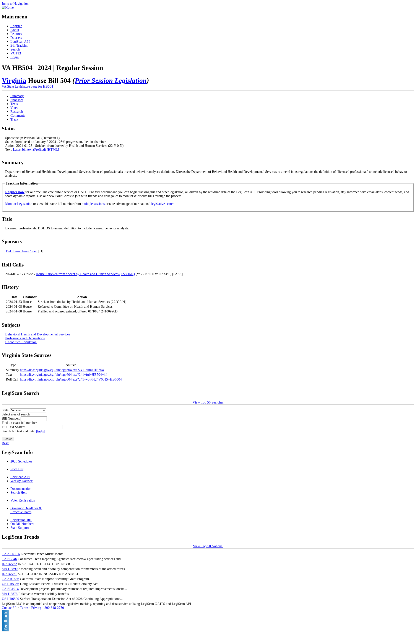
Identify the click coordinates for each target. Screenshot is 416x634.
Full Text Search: (14, 427)
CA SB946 (9, 559)
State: (6, 410)
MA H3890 (10, 569)
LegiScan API (20, 41)
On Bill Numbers (22, 524)
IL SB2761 (9, 574)
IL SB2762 (9, 564)
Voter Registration (22, 500)
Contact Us (9, 607)
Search (15, 49)
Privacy (36, 607)
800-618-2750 (54, 607)
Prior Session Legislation (111, 80)
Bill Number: (11, 418)
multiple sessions (93, 204)
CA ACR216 (11, 554)
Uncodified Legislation (21, 342)
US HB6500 (10, 599)
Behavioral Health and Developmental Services (37, 334)
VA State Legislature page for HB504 (27, 86)
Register (16, 26)
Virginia (14, 80)
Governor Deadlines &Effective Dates (26, 510)
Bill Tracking (19, 45)
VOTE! (15, 53)
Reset (5, 443)
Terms (24, 607)
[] (40, 431)
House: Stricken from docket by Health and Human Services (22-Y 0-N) (85, 274)
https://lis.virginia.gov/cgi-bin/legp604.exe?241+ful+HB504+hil (63, 374)
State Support (19, 527)
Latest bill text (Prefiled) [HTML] (36, 149)
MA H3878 (10, 594)
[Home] (8, 7)
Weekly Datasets (21, 481)
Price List (16, 469)
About (14, 30)
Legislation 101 (21, 520)
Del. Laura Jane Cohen (21, 251)
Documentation (20, 488)
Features (16, 34)
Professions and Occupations (25, 338)
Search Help (18, 492)
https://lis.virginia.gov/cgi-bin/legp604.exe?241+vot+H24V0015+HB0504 (71, 379)
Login (14, 57)
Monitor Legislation (18, 204)
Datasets (16, 37)
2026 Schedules (21, 461)
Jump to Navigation (15, 3)
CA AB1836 (10, 579)
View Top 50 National (208, 546)
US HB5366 (10, 584)
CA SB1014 (10, 589)
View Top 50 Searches (208, 402)
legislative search (162, 204)
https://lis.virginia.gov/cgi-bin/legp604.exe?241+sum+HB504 (62, 370)
